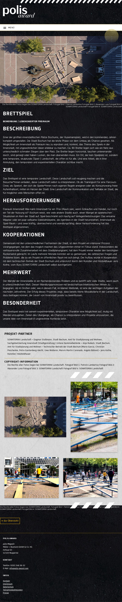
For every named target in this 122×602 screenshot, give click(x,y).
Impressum (7, 584)
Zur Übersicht (11, 521)
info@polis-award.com (18, 569)
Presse (6, 593)
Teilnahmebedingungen (13, 590)
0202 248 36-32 (17, 566)
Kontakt (6, 581)
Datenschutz (8, 587)
